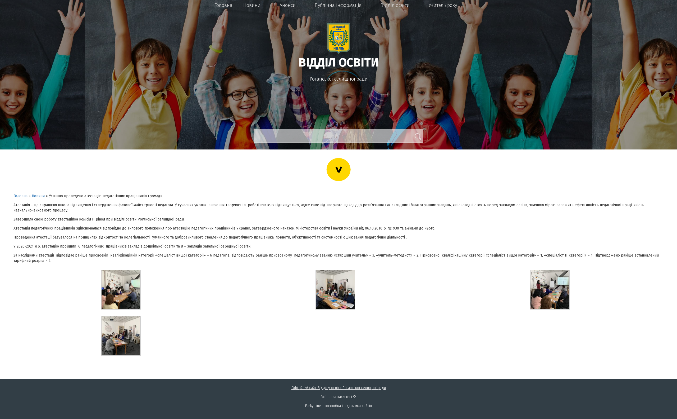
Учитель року (443, 5)
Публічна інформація (338, 5)
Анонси (288, 5)
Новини (251, 5)
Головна (223, 5)
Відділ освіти (395, 5)
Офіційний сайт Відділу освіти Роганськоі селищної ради (338, 388)
